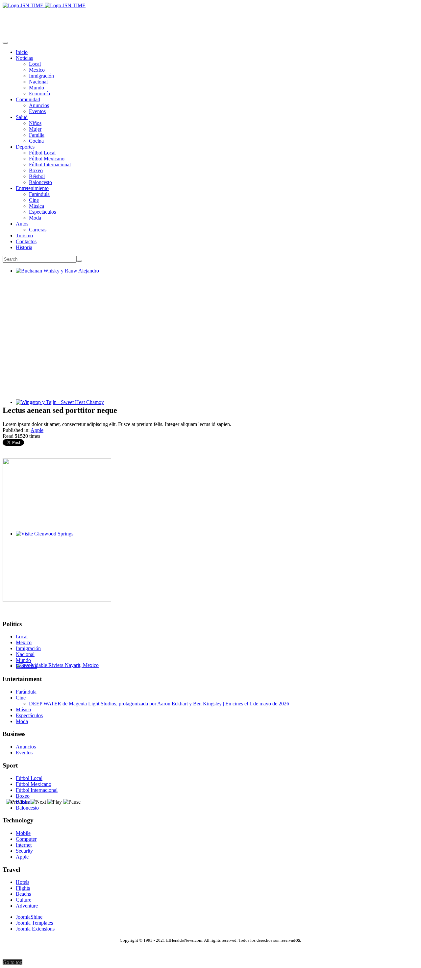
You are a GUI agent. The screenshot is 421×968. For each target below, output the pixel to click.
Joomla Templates (34, 923)
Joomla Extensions (35, 929)
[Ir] (79, 261)
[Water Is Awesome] (57, 600)
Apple (37, 430)
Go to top (12, 962)
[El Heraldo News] (44, 5)
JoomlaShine (29, 917)
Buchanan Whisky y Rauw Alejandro (55, 276)
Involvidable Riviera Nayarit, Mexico (54, 671)
